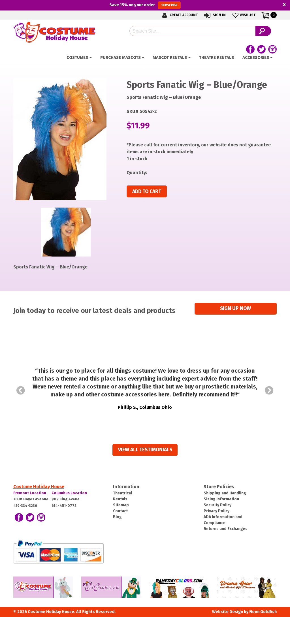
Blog (117, 516)
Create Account (183, 15)
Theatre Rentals (216, 57)
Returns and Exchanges (226, 528)
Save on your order (143, 4)
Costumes (77, 57)
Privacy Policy (216, 511)
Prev (20, 390)
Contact (120, 511)
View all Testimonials (145, 450)
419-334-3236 (25, 505)
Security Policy (217, 505)
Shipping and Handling (225, 493)
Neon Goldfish (263, 611)
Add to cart (146, 192)
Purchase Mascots (120, 57)
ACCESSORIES (255, 57)
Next (269, 390)
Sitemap (121, 505)
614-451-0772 (64, 505)
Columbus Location (69, 493)
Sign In (219, 15)
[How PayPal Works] (58, 551)
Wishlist (247, 15)
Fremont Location (29, 493)
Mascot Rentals (170, 57)
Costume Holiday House (38, 486)
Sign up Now (235, 308)
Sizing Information (221, 499)
